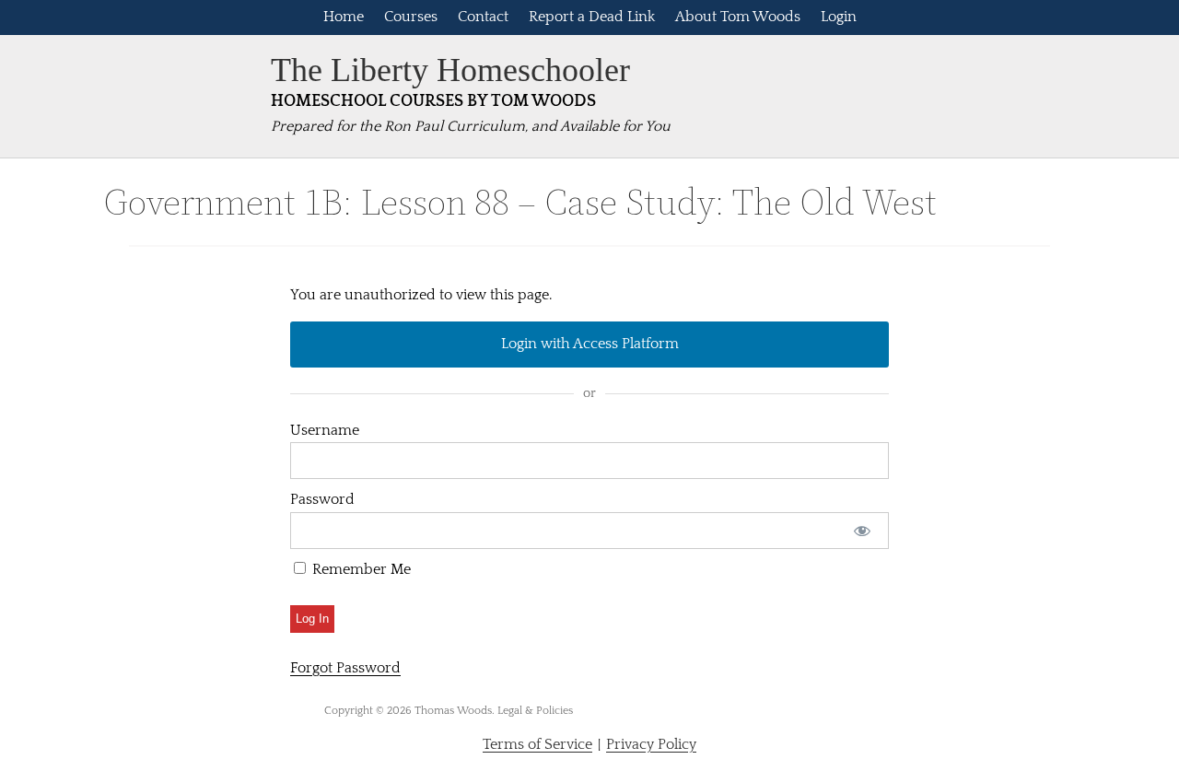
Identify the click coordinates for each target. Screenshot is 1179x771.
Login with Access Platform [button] (590, 343)
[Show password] (862, 530)
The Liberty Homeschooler (450, 70)
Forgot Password (345, 668)
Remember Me (360, 569)
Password (322, 499)
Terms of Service (537, 744)
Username (324, 430)
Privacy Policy (651, 744)
